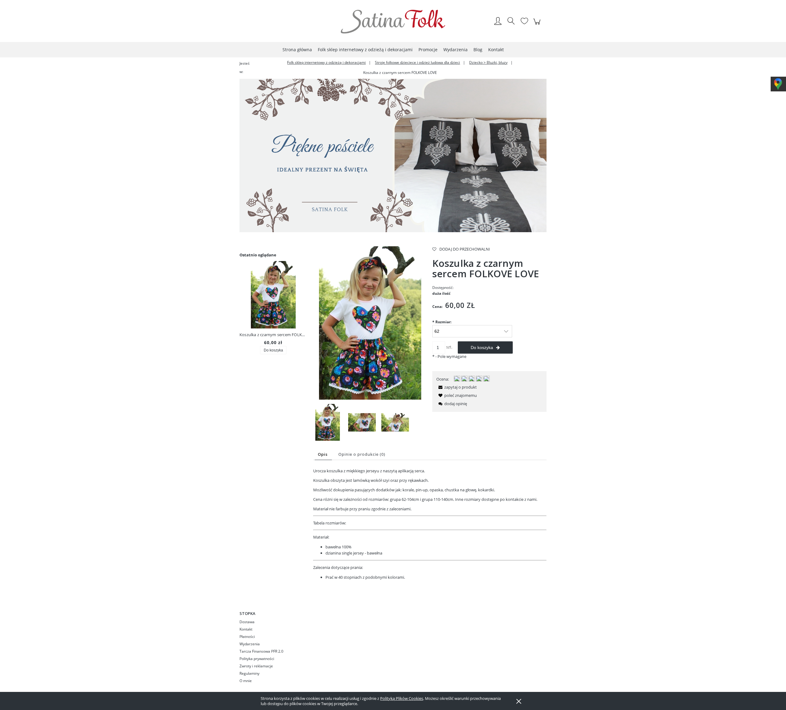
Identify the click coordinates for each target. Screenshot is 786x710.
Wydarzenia (249, 644)
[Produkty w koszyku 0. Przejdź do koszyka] (537, 25)
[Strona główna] (393, 21)
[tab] (323, 454)
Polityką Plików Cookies (401, 698)
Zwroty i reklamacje (256, 666)
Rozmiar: (441, 321)
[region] (393, 155)
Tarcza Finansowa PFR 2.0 (261, 651)
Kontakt (245, 629)
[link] (393, 155)
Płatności (247, 636)
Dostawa (247, 621)
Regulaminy (249, 673)
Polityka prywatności (256, 658)
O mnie (245, 680)
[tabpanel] (430, 524)
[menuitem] (297, 49)
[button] (456, 387)
